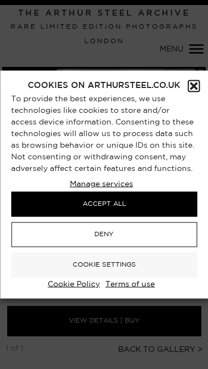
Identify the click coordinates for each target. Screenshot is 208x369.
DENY (104, 234)
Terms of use (130, 283)
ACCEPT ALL (104, 204)
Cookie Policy (74, 283)
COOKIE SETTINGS (104, 265)
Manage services (101, 183)
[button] (193, 85)
